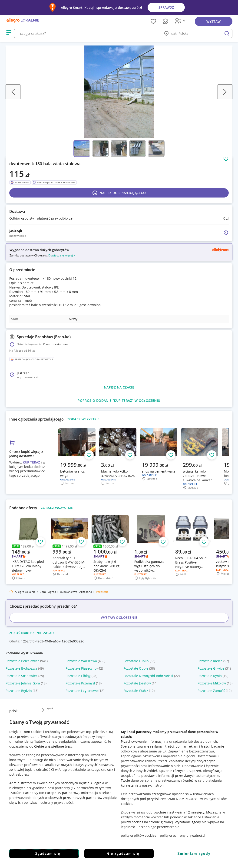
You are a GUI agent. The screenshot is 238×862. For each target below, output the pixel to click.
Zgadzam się (47, 853)
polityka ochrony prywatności (182, 835)
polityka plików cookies (138, 835)
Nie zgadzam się (122, 853)
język (49, 708)
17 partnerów (82, 788)
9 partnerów (68, 793)
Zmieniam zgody (194, 853)
